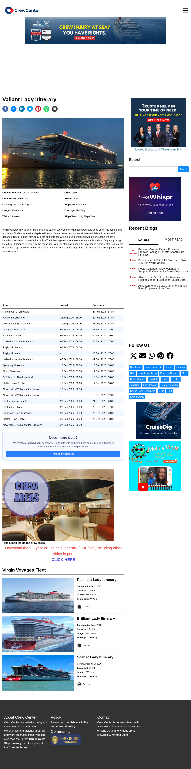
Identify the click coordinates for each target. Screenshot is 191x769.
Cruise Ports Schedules (142, 391)
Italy (76, 198)
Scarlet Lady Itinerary (95, 657)
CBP (161, 391)
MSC (184, 373)
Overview (86, 607)
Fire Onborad (150, 385)
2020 (99, 664)
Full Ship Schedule (63, 453)
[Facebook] (5, 109)
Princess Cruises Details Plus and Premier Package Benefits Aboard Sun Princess (161, 252)
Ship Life (153, 379)
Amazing (135, 385)
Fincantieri (81, 204)
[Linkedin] (22, 109)
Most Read (173, 239)
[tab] (144, 239)
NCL (132, 373)
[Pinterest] (38, 109)
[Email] (55, 109)
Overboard (135, 367)
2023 (99, 586)
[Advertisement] (95, 67)
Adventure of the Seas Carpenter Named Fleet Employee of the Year (162, 287)
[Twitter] (30, 109)
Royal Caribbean (148, 373)
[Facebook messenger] (14, 109)
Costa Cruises (137, 379)
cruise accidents (153, 367)
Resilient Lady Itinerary (96, 580)
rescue (169, 367)
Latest (144, 239)
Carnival (180, 367)
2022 (27, 198)
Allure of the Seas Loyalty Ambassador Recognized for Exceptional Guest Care (161, 278)
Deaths (175, 379)
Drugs (165, 379)
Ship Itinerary (137, 397)
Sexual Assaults (169, 385)
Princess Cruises (169, 373)
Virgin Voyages (31, 192)
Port (169, 391)
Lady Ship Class (86, 216)
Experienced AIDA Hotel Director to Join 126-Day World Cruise (162, 261)
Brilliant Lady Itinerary (96, 618)
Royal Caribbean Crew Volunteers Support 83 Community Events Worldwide (163, 270)
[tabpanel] (159, 269)
